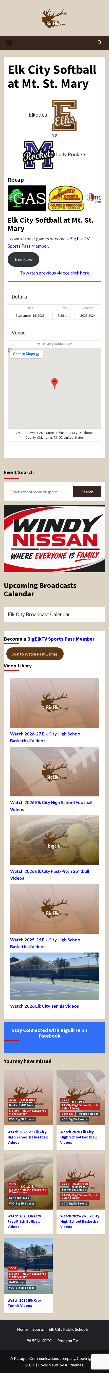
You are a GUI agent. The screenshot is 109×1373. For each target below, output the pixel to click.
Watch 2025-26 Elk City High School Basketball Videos (45, 943)
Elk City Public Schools (68, 1329)
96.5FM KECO (39, 1340)
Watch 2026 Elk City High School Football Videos (51, 806)
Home (22, 1329)
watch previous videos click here (57, 273)
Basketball (28, 1100)
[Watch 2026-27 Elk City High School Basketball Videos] (54, 704)
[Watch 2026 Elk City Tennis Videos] (54, 978)
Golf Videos (17, 1282)
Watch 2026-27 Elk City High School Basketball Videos (45, 737)
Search (87, 491)
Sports (38, 1329)
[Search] (99, 42)
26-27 (12, 1100)
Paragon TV (67, 1340)
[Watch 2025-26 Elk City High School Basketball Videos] (54, 910)
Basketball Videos (21, 1105)
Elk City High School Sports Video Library (27, 1112)
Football (67, 1113)
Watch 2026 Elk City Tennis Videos (44, 1006)
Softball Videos (19, 1198)
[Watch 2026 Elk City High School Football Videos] (54, 773)
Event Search (19, 472)
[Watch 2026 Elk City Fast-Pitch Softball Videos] (54, 841)
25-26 (65, 1184)
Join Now (23, 259)
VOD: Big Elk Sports (21, 1119)
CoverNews (48, 1364)
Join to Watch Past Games (35, 653)
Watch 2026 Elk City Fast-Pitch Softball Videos (49, 875)
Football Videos (88, 1113)
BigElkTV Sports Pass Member (61, 639)
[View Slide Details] (27, 198)
